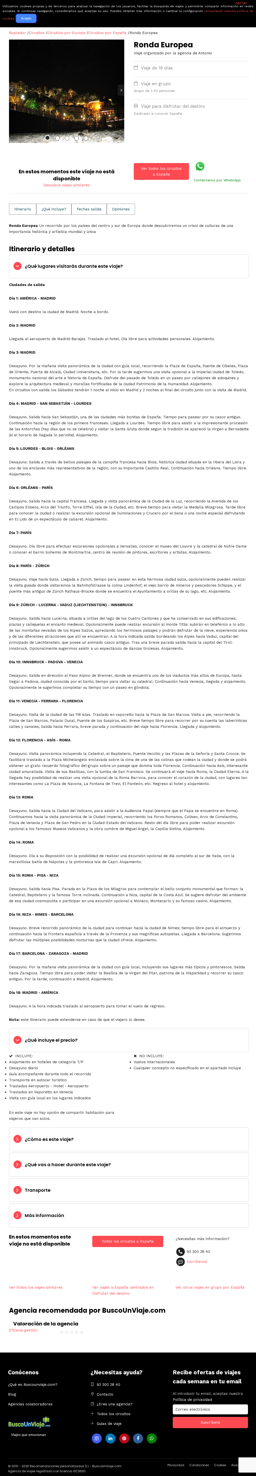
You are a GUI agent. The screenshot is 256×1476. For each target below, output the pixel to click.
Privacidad (176, 1465)
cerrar (241, 3)
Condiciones (199, 1465)
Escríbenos (197, 1261)
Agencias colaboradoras (30, 1404)
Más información (44, 1215)
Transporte (37, 1190)
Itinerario (22, 209)
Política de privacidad (192, 1399)
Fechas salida (89, 209)
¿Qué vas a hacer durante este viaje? (68, 1164)
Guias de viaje (109, 1423)
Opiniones (121, 209)
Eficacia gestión (23, 1330)
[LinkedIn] (111, 1438)
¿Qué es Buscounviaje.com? (33, 1384)
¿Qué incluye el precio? (51, 1040)
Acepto (26, 18)
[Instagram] (97, 1438)
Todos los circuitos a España (128, 1241)
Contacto (105, 1394)
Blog (12, 1394)
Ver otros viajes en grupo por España (210, 1287)
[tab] (129, 266)
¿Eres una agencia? (114, 1404)
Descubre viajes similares (66, 185)
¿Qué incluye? (54, 209)
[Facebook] (138, 1438)
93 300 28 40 (108, 1384)
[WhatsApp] (152, 1438)
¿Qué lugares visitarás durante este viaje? (74, 266)
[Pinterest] (124, 1438)
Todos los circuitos (113, 1414)
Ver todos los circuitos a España (161, 171)
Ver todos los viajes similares (35, 1287)
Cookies (220, 1465)
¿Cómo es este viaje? (49, 1139)
